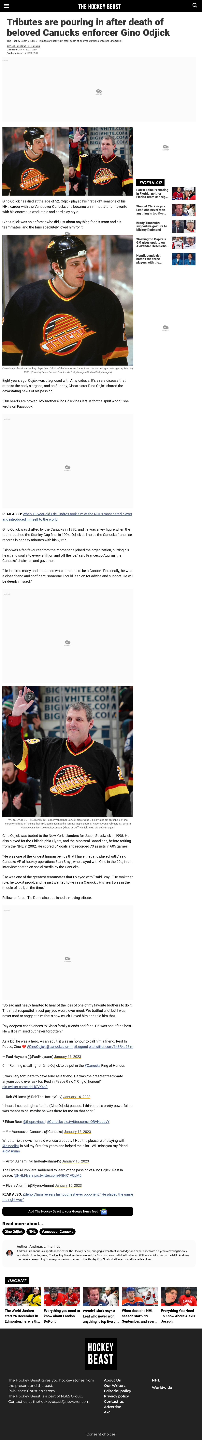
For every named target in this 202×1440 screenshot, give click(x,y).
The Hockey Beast (17, 40)
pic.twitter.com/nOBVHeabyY (86, 1122)
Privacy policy (116, 1396)
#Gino (15, 1151)
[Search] (195, 6)
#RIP (6, 1151)
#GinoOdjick (36, 1046)
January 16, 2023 (67, 1057)
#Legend (81, 1046)
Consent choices (101, 1434)
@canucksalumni (59, 1046)
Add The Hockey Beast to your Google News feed (63, 1211)
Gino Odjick (14, 1231)
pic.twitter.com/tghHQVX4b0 (25, 1087)
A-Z (107, 1412)
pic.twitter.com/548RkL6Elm (111, 1046)
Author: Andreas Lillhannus (23, 46)
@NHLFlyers (24, 1175)
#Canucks (92, 1065)
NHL (32, 40)
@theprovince (34, 1122)
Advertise (112, 1407)
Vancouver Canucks (57, 1231)
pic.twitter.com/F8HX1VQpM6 (57, 1175)
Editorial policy (117, 1391)
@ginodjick (10, 1146)
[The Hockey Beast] (99, 6)
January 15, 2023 (68, 1185)
